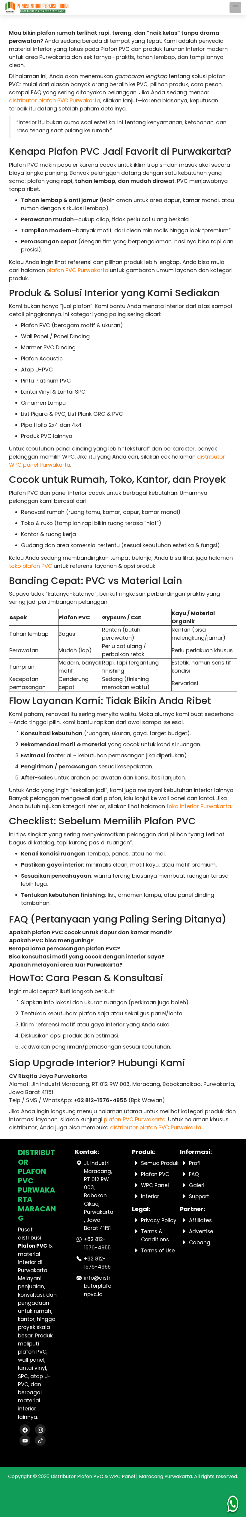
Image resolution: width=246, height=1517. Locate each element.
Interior (150, 1196)
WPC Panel (155, 1185)
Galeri (196, 1185)
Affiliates (200, 1220)
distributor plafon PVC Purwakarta (54, 100)
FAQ (194, 1174)
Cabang (199, 1242)
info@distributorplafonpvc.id (98, 1286)
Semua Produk (159, 1163)
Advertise (201, 1231)
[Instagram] (40, 1430)
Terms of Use (158, 1250)
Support (199, 1196)
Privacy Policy (158, 1220)
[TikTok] (40, 1441)
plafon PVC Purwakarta (77, 270)
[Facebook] (25, 1430)
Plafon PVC (155, 1174)
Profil (195, 1163)
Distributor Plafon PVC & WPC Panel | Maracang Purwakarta (121, 1476)
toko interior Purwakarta (198, 806)
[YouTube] (25, 1441)
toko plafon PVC (30, 566)
